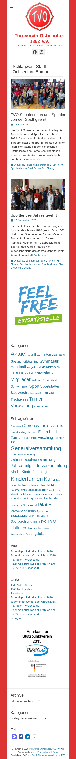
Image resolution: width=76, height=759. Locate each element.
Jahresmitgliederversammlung (39, 465)
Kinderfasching (34, 472)
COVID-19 (55, 426)
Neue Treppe (54, 494)
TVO (44, 521)
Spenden (42, 511)
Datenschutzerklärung (47, 752)
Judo (42, 367)
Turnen (55, 165)
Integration (32, 367)
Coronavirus (34, 425)
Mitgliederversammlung (33, 494)
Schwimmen (19, 386)
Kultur (15, 373)
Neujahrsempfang (22, 498)
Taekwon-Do (36, 393)
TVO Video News (21, 585)
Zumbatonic (41, 406)
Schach (54, 380)
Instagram (17, 618)
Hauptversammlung (23, 454)
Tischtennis (19, 399)
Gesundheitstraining (25, 361)
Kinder (16, 472)
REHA (45, 380)
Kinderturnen (27, 479)
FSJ (13, 442)
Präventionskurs (23, 511)
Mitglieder (21, 379)
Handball (30, 165)
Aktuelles (19, 165)
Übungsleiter (36, 534)
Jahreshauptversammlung (33, 459)
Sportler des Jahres (30, 264)
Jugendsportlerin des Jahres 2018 (32, 551)
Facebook (17, 593)
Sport (43, 260)
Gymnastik (49, 361)
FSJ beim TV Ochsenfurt (26, 559)
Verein (47, 528)
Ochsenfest (16, 505)
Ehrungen (32, 432)
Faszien (59, 437)
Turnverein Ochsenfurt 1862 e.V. (40, 38)
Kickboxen (53, 367)
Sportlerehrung (49, 264)
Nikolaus (38, 498)
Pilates (45, 504)
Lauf (58, 480)
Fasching (45, 437)
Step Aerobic (20, 392)
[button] (14, 736)
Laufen (14, 485)
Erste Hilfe (30, 437)
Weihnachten (18, 534)
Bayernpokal (17, 426)
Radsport (36, 380)
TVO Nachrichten (32, 528)
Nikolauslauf (51, 498)
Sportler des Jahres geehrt (34, 215)
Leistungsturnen (38, 489)
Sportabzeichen (19, 515)
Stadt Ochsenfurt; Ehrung (41, 168)
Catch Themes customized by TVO (48, 755)
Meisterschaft (55, 490)
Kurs (24, 373)
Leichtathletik (43, 165)
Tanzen (49, 392)
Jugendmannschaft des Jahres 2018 (33, 555)
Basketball (58, 354)
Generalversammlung (36, 448)
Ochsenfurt (30, 505)
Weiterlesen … (35, 159)
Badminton (42, 354)
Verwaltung (22, 405)
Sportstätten (50, 386)
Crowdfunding (18, 432)
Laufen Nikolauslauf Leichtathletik (37, 485)
